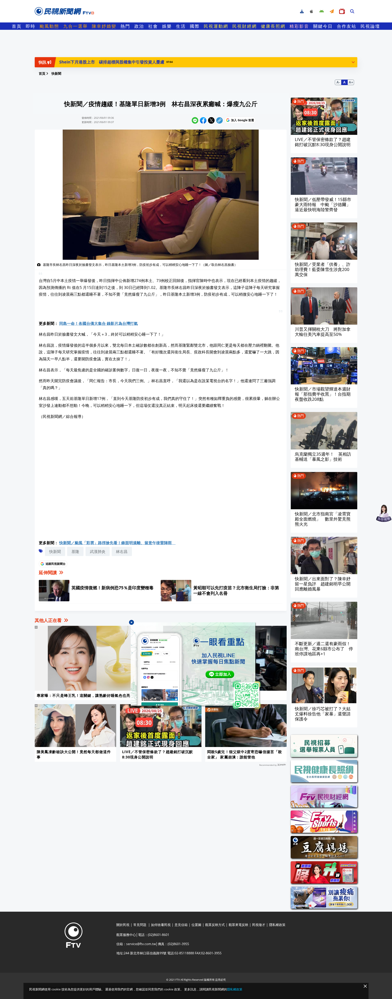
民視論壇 (370, 26)
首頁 (17, 26)
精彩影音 (299, 26)
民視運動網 (216, 26)
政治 (139, 26)
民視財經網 (244, 26)
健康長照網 (273, 26)
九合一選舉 (75, 26)
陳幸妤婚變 (104, 26)
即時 (31, 26)
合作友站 (346, 26)
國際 (195, 26)
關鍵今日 (323, 26)
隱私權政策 (234, 989)
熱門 (125, 26)
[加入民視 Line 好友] (196, 666)
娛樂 (167, 26)
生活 (181, 26)
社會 (153, 26)
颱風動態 (49, 26)
